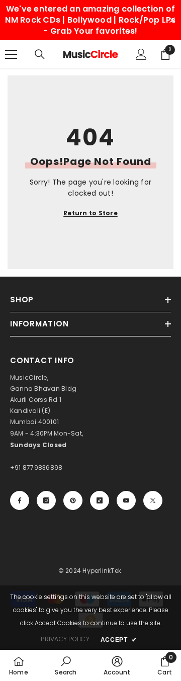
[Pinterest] (72, 500)
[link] (65, 665)
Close (172, 20)
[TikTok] (99, 500)
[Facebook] (19, 500)
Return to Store (90, 213)
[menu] (11, 54)
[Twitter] (152, 500)
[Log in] (141, 54)
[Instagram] (46, 500)
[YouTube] (126, 500)
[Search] (40, 54)
